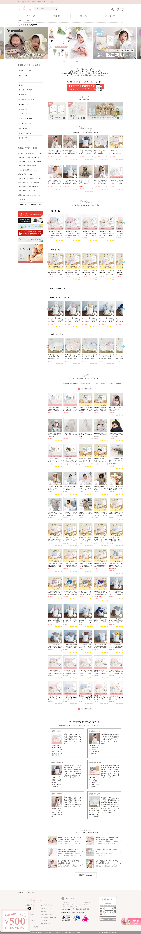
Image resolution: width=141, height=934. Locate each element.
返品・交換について (68, 904)
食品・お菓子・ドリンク (26, 128)
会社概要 (34, 932)
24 (103, 912)
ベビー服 (21, 80)
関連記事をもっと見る (85, 875)
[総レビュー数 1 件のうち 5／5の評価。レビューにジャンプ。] (58, 440)
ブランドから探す (110, 16)
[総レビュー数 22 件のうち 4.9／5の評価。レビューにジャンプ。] (119, 189)
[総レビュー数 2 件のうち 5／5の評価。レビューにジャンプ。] (119, 415)
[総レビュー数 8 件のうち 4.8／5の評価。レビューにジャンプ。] (89, 571)
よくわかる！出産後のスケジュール (28, 170)
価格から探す (83, 16)
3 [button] (70, 61)
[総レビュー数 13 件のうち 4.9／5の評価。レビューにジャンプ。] (59, 363)
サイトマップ (27, 932)
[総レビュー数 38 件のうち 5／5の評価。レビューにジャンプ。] (76, 240)
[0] (117, 9)
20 (110, 911)
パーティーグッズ (24, 114)
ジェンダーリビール (25, 133)
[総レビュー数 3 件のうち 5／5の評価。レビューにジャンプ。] (104, 494)
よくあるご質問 (84, 904)
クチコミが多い (95, 383)
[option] (70, 43)
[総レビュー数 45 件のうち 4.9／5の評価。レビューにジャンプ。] (73, 159)
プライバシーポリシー (58, 932)
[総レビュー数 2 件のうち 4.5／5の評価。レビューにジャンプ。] (104, 440)
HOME (19, 21)
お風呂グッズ (23, 94)
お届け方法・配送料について (70, 906)
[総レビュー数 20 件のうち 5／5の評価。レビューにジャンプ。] (58, 159)
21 (112, 911)
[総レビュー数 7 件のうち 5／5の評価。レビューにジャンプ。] (58, 494)
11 (105, 910)
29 (114, 912)
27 (110, 912)
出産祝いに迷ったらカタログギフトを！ (29, 195)
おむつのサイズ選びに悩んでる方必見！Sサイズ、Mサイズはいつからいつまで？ (30, 162)
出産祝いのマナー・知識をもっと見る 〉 (31, 204)
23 (101, 912)
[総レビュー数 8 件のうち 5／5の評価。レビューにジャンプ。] (89, 191)
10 (103, 910)
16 (101, 911)
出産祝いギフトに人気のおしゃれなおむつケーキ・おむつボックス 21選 (30, 157)
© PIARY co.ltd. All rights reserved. (108, 932)
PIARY (66, 932)
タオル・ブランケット (26, 123)
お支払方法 (66, 902)
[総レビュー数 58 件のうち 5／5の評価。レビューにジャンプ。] (73, 189)
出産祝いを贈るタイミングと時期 (27, 165)
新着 (88, 383)
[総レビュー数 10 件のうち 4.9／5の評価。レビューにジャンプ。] (104, 703)
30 (101, 914)
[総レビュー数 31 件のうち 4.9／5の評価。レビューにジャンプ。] (93, 240)
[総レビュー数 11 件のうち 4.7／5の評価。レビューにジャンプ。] (76, 363)
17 (103, 911)
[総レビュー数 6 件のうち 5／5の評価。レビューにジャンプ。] (104, 626)
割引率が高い (119, 383)
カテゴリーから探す (31, 16)
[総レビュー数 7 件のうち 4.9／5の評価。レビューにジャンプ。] (93, 326)
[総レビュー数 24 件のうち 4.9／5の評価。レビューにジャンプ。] (119, 678)
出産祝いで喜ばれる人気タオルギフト (28, 186)
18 (105, 911)
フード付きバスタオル (26, 90)
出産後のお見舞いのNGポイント (27, 174)
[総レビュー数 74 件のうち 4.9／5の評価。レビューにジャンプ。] (58, 189)
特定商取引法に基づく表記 (44, 932)
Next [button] (123, 223)
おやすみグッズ (23, 104)
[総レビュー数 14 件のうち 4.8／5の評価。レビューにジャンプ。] (59, 240)
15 (114, 910)
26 (107, 912)
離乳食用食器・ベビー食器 (27, 99)
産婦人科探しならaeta (74, 932)
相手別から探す (57, 16)
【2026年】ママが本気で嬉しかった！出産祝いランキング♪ (30, 153)
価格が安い (103, 383)
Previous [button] (48, 223)
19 (107, 911)
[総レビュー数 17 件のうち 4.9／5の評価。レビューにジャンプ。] (119, 159)
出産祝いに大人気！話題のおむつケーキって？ (29, 178)
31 (103, 914)
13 (110, 910)
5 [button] (77, 61)
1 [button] (64, 61)
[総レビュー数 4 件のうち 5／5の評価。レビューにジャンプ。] (89, 159)
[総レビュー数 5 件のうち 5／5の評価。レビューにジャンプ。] (93, 279)
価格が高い (111, 383)
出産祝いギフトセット (26, 70)
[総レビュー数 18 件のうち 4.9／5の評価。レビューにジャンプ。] (104, 189)
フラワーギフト (23, 138)
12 (107, 910)
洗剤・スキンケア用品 (26, 118)
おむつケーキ (23, 75)
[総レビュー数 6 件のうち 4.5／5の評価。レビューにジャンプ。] (104, 159)
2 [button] (67, 61)
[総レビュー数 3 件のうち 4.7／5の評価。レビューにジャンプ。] (73, 494)
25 (105, 912)
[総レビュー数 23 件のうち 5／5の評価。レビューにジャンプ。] (110, 326)
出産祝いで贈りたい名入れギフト (27, 191)
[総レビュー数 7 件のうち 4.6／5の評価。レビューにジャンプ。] (89, 703)
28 (112, 912)
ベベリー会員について (86, 902)
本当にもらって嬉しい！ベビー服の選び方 (29, 182)
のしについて (21, 199)
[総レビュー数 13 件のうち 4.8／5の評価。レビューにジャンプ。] (110, 363)
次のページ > (88, 388)
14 (112, 910)
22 (114, 911)
